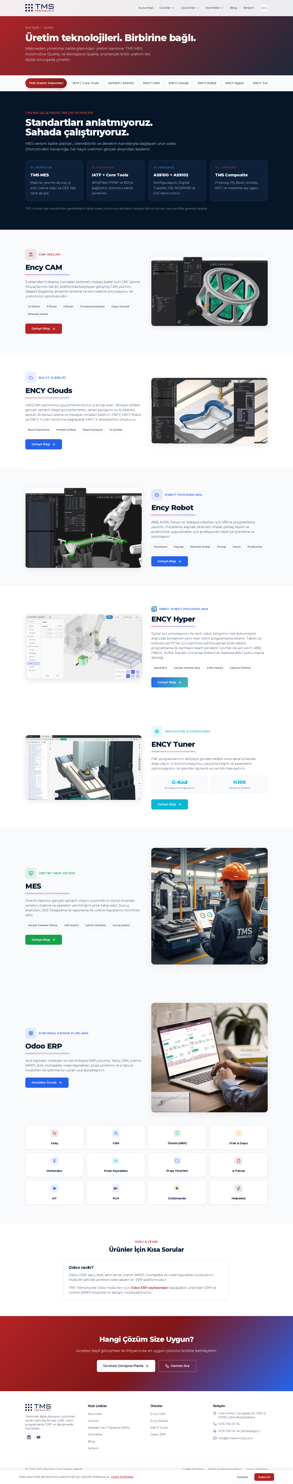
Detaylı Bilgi (41, 328)
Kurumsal (146, 8)
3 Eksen (52, 306)
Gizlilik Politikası (193, 1469)
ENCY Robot (207, 83)
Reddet (242, 1477)
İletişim (248, 8)
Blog (233, 8)
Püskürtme (255, 546)
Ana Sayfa (32, 27)
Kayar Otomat (120, 306)
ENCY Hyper (235, 83)
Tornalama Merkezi (92, 306)
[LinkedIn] (28, 1437)
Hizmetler (212, 8)
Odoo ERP (158, 1434)
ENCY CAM (151, 83)
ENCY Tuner (262, 83)
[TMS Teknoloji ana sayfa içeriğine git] (39, 8)
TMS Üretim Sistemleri (46, 83)
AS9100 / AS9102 (121, 83)
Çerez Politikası (257, 1469)
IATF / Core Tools (86, 83)
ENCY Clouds (179, 83)
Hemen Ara (180, 1366)
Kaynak (179, 546)
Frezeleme (160, 546)
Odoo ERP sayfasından (149, 1288)
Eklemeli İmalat (38, 314)
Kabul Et (264, 1477)
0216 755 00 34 (229, 1424)
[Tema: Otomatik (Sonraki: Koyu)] (264, 8)
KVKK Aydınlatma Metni (225, 1469)
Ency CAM (157, 1414)
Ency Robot (159, 1421)
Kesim (237, 546)
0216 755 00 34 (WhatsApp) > (239, 1431)
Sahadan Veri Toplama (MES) (109, 1427)
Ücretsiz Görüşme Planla (123, 1366)
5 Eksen (68, 306)
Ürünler (165, 8)
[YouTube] (38, 1437)
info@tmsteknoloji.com (235, 1438)
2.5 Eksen (34, 306)
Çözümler (188, 8)
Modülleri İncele (44, 1082)
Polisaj (221, 546)
